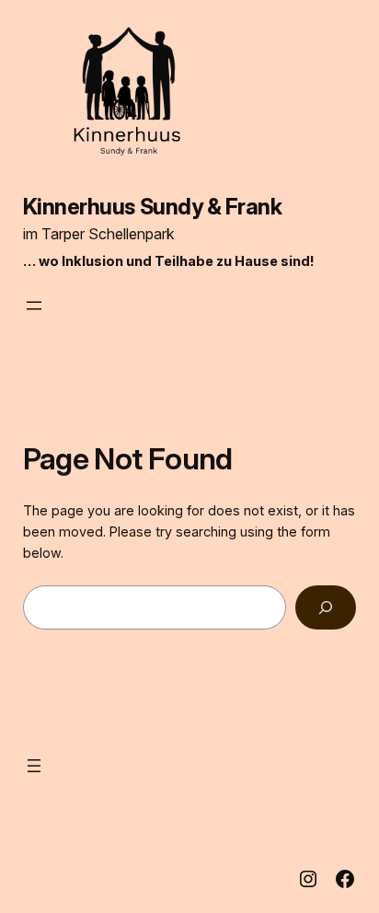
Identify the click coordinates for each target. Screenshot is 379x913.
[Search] (325, 607)
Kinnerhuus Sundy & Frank (152, 206)
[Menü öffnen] (34, 306)
